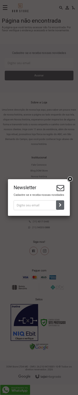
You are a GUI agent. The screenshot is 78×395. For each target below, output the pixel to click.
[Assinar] (60, 205)
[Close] (69, 179)
